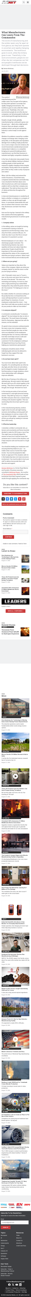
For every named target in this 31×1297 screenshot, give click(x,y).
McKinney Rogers (14, 472)
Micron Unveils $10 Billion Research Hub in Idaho (9, 567)
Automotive (6, 818)
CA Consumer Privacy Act (13, 1292)
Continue (8, 537)
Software (5, 1111)
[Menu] (27, 2)
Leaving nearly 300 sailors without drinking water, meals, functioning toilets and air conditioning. (14, 1187)
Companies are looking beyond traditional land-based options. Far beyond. (15, 1119)
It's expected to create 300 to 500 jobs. (13, 1023)
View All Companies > (15, 611)
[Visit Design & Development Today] (4, 1204)
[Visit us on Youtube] (16, 1284)
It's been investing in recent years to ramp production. (14, 1087)
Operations (6, 751)
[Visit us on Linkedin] (20, 1284)
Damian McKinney (7, 468)
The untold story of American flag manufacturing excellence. (15, 1055)
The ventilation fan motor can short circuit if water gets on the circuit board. (14, 892)
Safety (5, 627)
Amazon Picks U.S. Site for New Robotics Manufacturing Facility (14, 1019)
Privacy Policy (10, 1290)
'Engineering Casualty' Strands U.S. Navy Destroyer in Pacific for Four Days (14, 1182)
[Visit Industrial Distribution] (4, 1207)
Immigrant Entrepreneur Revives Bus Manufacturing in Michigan (13, 955)
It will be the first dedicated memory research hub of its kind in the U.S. (15, 759)
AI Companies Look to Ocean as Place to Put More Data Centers (15, 1115)
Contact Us (15, 1288)
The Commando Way (9, 474)
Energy (4, 717)
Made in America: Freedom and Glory (13, 1051)
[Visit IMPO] (27, 1204)
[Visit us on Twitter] (13, 1284)
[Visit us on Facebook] (9, 1284)
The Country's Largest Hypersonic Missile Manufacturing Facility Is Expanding (15, 856)
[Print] (3, 499)
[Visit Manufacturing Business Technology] (19, 1207)
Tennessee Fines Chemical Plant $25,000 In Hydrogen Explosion (10, 632)
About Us (8, 1288)
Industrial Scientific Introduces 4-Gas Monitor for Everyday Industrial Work (13, 922)
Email (2, 1219)
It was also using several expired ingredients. (15, 992)
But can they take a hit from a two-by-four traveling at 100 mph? (13, 793)
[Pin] (19, 499)
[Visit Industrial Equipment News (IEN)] (19, 1204)
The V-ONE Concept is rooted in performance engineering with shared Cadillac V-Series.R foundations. (15, 1153)
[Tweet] (15, 499)
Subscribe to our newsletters (15, 493)
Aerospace (5, 852)
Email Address (7, 528)
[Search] (23, 2)
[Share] (7, 499)
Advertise (22, 1288)
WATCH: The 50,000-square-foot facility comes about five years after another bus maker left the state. (15, 960)
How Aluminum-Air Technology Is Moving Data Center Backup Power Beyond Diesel (10, 557)
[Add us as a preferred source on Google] (23, 499)
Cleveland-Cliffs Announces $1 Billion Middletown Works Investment (10, 589)
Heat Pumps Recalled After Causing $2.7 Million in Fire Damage (14, 888)
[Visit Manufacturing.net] (12, 1207)
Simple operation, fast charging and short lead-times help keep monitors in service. (15, 927)
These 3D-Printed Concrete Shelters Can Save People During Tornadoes (10, 578)
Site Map (24, 1292)
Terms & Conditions (21, 1290)
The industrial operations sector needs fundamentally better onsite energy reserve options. (14, 725)
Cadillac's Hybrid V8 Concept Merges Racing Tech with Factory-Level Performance (15, 1148)
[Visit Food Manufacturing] (12, 1204)
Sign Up (5, 1227)
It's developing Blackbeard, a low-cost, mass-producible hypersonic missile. (15, 860)
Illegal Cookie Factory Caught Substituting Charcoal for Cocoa (15, 989)
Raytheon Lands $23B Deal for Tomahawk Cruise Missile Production (14, 1083)
